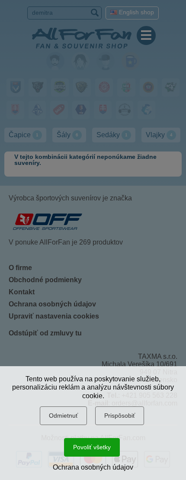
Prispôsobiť (119, 415)
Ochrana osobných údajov (93, 467)
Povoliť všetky (92, 447)
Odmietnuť (63, 415)
